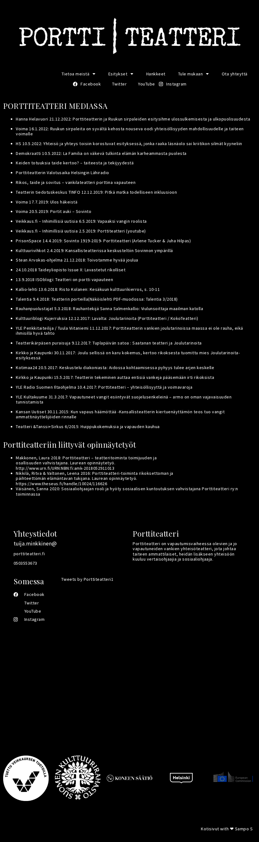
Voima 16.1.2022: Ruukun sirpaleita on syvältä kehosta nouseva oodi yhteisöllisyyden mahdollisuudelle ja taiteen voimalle (130, 131)
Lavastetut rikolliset (105, 270)
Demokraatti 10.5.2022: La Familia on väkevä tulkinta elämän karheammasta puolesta (101, 153)
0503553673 (25, 563)
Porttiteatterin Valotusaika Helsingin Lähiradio (62, 172)
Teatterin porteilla (69, 299)
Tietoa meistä (76, 73)
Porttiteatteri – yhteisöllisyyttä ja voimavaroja (145, 387)
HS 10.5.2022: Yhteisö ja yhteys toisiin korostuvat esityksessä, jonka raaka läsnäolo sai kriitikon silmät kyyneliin (129, 143)
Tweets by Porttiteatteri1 (87, 579)
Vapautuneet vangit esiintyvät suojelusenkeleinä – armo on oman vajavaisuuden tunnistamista (124, 399)
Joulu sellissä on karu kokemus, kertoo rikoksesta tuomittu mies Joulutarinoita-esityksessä (128, 355)
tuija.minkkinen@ (35, 543)
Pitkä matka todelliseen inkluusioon (141, 192)
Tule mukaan (190, 73)
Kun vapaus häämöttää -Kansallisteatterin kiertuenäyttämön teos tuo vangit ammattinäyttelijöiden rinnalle (120, 414)
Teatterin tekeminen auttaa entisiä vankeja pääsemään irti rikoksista (144, 377)
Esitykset (118, 73)
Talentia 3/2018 (161, 299)
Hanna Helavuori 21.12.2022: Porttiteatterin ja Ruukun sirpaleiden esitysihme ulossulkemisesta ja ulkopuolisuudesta (133, 119)
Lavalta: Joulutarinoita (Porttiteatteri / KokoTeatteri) (145, 318)
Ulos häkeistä (64, 202)
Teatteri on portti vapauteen (84, 279)
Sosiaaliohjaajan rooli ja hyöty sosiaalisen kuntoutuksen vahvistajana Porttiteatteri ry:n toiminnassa (127, 491)
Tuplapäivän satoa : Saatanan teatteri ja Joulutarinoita (147, 343)
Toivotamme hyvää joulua (112, 260)
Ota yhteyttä (235, 73)
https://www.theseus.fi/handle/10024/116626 (61, 483)
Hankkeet (156, 73)
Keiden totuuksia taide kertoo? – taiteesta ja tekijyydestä (75, 163)
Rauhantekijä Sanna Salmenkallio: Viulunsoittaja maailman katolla (138, 308)
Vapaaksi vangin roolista (122, 221)
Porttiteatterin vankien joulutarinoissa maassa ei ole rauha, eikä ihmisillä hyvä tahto (129, 330)
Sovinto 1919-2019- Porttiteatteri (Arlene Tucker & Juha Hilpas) (127, 241)
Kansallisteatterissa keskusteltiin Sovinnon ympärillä (119, 250)
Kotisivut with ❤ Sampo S (227, 829)
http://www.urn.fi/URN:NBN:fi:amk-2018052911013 (65, 468)
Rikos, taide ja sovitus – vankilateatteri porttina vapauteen (76, 182)
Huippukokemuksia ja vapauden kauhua (120, 426)
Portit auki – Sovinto (71, 211)
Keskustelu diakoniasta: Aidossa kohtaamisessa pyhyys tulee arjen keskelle (136, 367)
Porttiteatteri (111, 231)
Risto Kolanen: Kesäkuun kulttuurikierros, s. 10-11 (109, 289)
